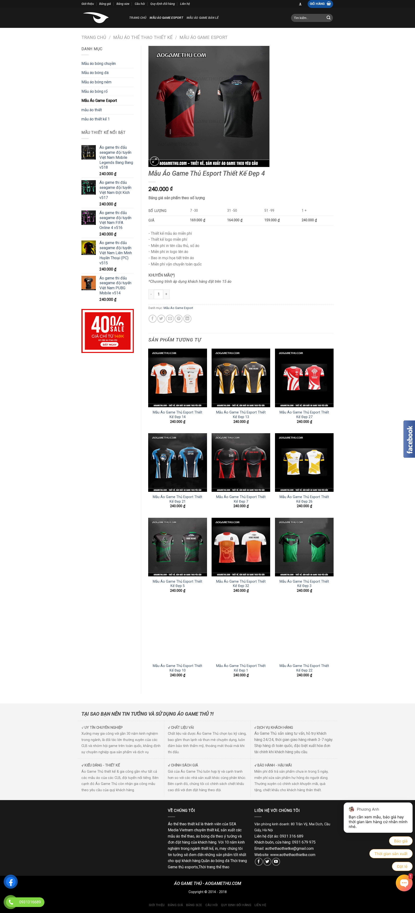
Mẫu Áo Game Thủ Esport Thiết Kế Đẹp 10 (177, 668)
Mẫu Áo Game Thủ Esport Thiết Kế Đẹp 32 (241, 584)
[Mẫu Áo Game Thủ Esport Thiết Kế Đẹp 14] (177, 378)
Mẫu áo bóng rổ (94, 91)
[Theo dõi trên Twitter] (267, 862)
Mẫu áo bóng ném (96, 82)
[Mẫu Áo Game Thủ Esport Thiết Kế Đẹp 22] (304, 631)
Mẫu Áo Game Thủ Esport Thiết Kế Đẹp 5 (177, 584)
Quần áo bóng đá (215, 860)
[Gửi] (328, 18)
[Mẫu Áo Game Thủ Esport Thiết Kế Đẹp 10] (177, 631)
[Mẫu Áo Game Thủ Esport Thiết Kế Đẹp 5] (177, 547)
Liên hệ (185, 4)
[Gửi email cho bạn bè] (170, 319)
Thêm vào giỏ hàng (197, 294)
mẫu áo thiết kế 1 (95, 119)
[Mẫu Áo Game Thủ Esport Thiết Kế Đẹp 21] (177, 462)
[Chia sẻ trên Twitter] (161, 319)
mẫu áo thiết (91, 110)
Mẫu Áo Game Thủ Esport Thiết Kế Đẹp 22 (304, 668)
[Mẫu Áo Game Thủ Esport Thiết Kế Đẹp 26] (304, 462)
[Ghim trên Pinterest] (179, 319)
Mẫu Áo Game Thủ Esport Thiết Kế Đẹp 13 (241, 414)
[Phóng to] (154, 161)
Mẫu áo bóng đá (95, 72)
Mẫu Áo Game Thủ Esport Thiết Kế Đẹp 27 (304, 414)
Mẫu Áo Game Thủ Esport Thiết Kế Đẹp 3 (304, 584)
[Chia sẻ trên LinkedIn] (187, 319)
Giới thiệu (87, 4)
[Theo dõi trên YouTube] (276, 862)
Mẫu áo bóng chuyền (98, 63)
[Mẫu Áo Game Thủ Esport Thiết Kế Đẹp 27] (304, 378)
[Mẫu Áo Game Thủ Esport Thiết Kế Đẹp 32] (241, 547)
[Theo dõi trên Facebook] (259, 862)
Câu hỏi (140, 4)
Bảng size (122, 4)
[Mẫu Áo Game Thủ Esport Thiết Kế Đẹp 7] (241, 462)
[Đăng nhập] (300, 4)
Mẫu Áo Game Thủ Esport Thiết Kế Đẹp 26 (304, 499)
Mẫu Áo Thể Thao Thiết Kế (142, 37)
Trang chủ (137, 17)
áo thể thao (185, 836)
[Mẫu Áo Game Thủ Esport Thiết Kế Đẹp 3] (304, 547)
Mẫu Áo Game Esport (166, 17)
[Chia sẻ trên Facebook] (153, 319)
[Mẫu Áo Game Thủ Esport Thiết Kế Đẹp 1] (241, 631)
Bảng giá (105, 4)
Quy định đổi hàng (162, 4)
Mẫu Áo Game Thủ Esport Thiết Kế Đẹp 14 (177, 414)
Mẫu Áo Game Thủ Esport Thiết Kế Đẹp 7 (241, 499)
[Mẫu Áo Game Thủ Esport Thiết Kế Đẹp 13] (241, 378)
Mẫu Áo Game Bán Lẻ (203, 17)
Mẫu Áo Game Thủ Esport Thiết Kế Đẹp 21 (177, 499)
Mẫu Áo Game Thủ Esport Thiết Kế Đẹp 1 (241, 668)
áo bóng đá (205, 836)
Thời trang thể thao (214, 867)
